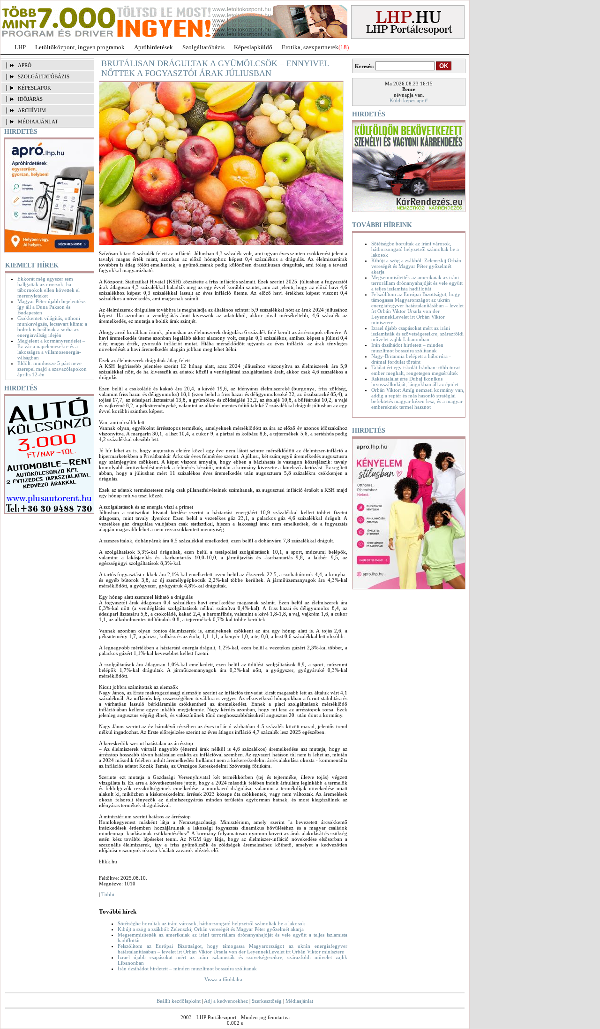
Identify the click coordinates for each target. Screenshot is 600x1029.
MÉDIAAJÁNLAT (38, 121)
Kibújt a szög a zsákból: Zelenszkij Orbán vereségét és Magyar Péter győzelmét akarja (211, 929)
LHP (20, 47)
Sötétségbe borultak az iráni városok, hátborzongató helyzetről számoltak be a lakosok (211, 923)
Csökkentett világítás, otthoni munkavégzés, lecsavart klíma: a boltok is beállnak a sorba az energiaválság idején (52, 326)
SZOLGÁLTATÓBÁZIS (43, 76)
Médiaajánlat (299, 1001)
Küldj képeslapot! (409, 100)
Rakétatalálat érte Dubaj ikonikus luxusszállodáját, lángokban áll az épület (414, 381)
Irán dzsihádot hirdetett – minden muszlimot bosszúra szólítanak (187, 968)
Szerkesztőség (267, 1001)
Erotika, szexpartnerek (310, 47)
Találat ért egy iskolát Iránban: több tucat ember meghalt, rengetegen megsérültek (415, 370)
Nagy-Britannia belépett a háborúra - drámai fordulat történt (411, 359)
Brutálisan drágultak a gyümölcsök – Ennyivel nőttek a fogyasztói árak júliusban (215, 68)
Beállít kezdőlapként (179, 1001)
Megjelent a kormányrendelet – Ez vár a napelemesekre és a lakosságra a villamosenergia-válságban (51, 349)
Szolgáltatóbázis (203, 47)
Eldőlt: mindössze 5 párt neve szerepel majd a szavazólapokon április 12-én (52, 368)
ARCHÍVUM (32, 110)
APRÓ (24, 65)
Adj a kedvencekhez (226, 1001)
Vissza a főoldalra (223, 979)
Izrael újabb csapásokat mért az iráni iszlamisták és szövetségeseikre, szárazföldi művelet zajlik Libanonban (417, 333)
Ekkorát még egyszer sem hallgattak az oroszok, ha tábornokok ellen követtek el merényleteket (48, 287)
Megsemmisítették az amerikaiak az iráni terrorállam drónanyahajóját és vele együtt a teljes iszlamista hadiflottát (417, 282)
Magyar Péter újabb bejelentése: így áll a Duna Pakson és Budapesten (51, 306)
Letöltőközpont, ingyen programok (80, 47)
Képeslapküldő (253, 47)
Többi (107, 894)
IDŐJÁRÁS (30, 99)
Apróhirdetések (153, 47)
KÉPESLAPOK (34, 88)
